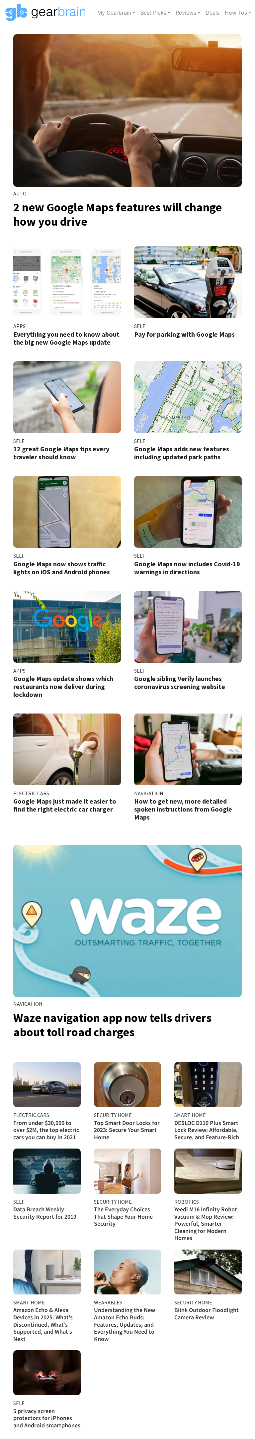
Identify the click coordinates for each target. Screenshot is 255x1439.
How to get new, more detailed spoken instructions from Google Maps (183, 809)
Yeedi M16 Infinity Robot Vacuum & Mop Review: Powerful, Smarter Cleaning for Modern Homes (205, 1223)
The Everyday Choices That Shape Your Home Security (123, 1216)
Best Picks (153, 12)
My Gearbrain (114, 12)
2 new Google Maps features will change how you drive (117, 214)
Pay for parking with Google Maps (184, 334)
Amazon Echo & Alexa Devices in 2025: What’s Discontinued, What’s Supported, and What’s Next (43, 1324)
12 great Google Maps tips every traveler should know (61, 453)
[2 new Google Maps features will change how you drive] (127, 110)
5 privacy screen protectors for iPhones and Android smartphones (46, 1418)
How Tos (236, 12)
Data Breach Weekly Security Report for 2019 (44, 1212)
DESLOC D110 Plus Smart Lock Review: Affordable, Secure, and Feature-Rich (206, 1130)
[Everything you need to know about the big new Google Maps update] (67, 282)
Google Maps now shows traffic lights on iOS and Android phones (61, 568)
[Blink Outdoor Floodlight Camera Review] (208, 1272)
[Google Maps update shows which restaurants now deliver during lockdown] (67, 627)
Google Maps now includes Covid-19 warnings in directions (187, 568)
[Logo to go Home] (47, 13)
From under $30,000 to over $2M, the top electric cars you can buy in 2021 (46, 1130)
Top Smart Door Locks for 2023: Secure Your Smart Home (127, 1130)
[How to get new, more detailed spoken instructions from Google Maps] (188, 749)
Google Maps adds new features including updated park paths (181, 453)
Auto (20, 193)
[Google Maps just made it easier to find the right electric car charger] (67, 749)
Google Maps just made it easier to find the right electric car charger (64, 805)
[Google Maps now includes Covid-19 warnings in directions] (188, 512)
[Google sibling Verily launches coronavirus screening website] (188, 627)
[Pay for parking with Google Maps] (188, 282)
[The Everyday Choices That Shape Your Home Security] (127, 1171)
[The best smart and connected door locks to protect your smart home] (127, 1084)
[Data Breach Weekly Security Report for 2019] (47, 1171)
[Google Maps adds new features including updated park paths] (188, 397)
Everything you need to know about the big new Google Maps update (66, 338)
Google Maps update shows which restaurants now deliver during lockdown (63, 686)
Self (139, 326)
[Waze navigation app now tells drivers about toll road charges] (127, 921)
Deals (212, 12)
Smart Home (190, 1115)
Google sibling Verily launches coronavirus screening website (179, 682)
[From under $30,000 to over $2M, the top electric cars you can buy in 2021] (47, 1084)
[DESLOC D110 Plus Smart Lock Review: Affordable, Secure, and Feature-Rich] (208, 1084)
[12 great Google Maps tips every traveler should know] (67, 397)
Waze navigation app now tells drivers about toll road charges (112, 1025)
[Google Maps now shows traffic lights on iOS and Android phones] (67, 512)
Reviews (186, 12)
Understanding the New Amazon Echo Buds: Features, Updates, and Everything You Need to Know (124, 1324)
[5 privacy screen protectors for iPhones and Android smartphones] (47, 1372)
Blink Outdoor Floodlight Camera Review (206, 1313)
